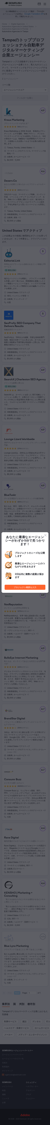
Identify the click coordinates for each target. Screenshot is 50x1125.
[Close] (45, 535)
